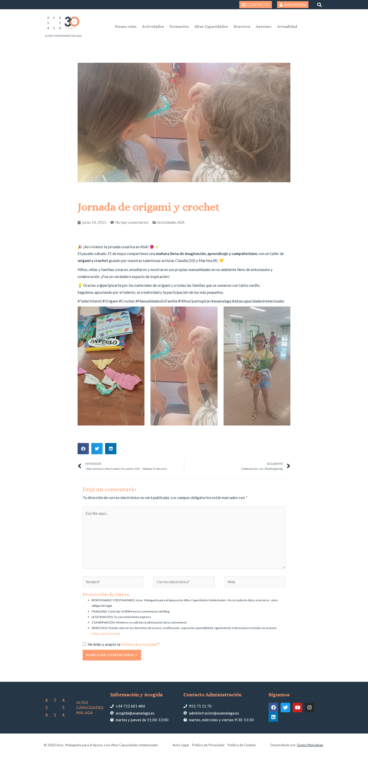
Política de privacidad (139, 644)
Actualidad (287, 26)
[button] (319, 4)
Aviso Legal (180, 745)
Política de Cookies (241, 745)
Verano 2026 (125, 26)
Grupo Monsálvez (310, 745)
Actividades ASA (171, 222)
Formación (179, 26)
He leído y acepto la (123, 644)
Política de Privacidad (106, 634)
